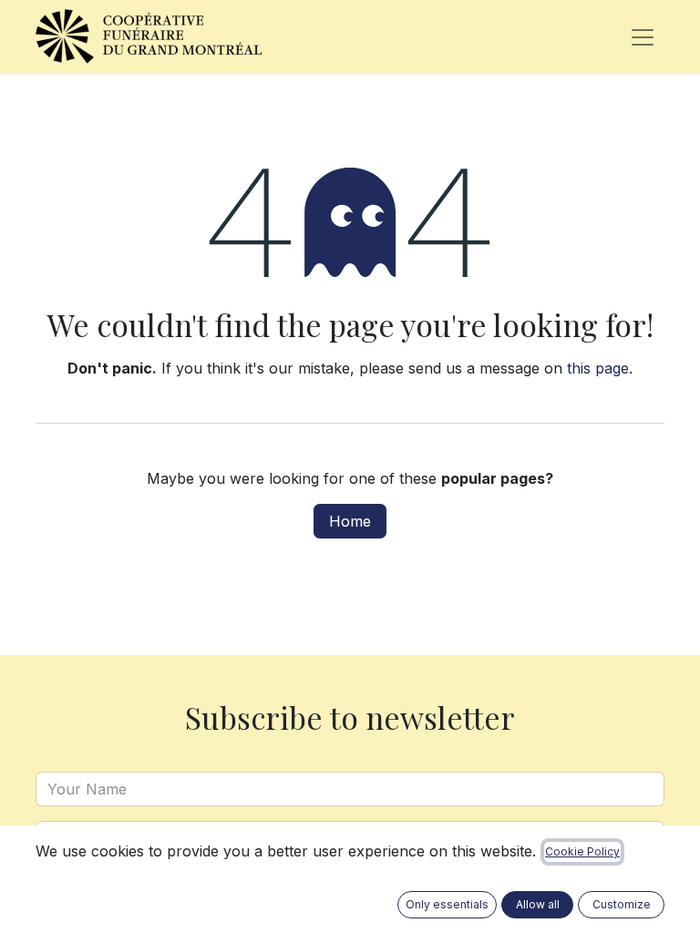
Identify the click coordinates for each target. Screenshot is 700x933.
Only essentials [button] (447, 904)
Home (350, 521)
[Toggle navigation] (642, 36)
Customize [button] (621, 904)
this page (598, 368)
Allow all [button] (538, 904)
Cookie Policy (582, 851)
